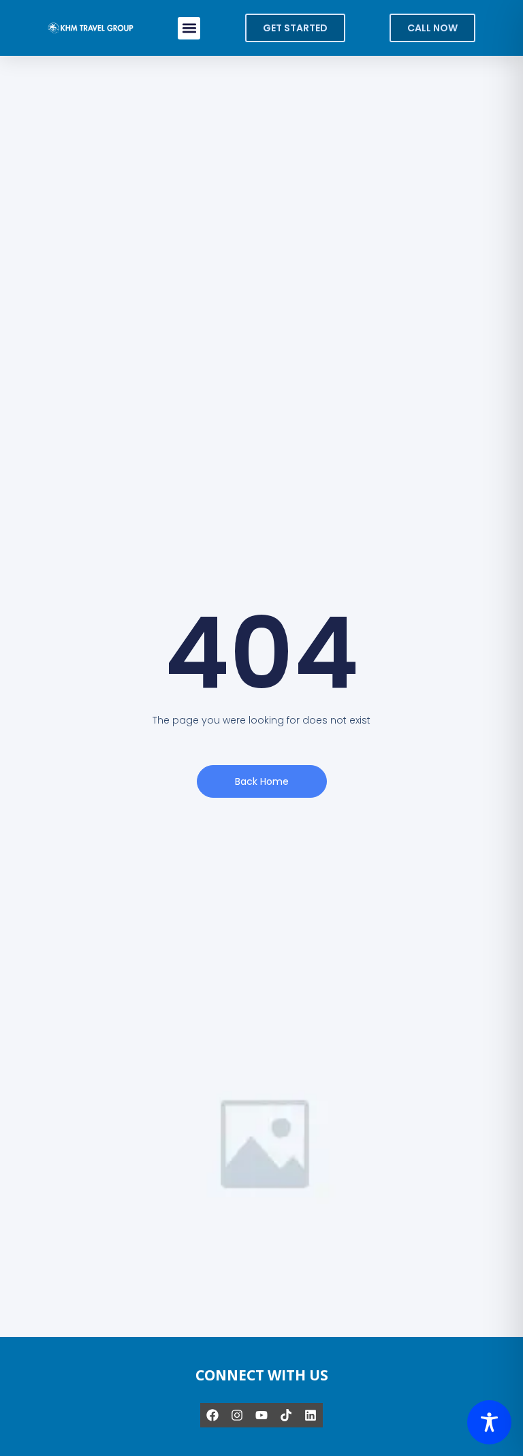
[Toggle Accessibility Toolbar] (489, 1422)
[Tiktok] (286, 1415)
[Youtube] (261, 1415)
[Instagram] (237, 1415)
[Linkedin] (310, 1415)
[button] (189, 28)
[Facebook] (212, 1415)
